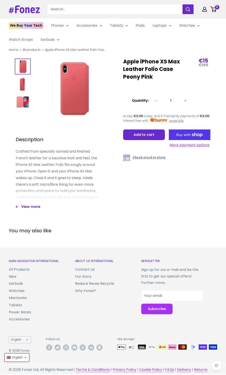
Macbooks (18, 297)
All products (32, 50)
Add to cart (144, 134)
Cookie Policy (150, 369)
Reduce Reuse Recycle (94, 283)
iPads (140, 25)
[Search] (188, 9)
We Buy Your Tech (26, 25)
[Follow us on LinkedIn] (91, 347)
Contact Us (85, 269)
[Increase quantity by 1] (185, 100)
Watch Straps (21, 39)
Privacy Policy (124, 369)
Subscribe (157, 308)
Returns (200, 369)
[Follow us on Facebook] (49, 347)
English (16, 340)
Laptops (160, 25)
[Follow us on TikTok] (83, 347)
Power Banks (20, 312)
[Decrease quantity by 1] (156, 100)
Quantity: (140, 100)
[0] (213, 9)
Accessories (86, 25)
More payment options (189, 145)
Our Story (83, 276)
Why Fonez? (85, 290)
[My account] (204, 9)
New (12, 276)
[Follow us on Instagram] (66, 347)
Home (13, 50)
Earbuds (48, 39)
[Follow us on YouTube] (74, 347)
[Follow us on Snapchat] (99, 347)
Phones (57, 25)
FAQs (169, 369)
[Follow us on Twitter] (58, 347)
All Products (19, 269)
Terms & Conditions (93, 369)
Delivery (184, 369)
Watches (187, 25)
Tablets (116, 25)
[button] (17, 357)
